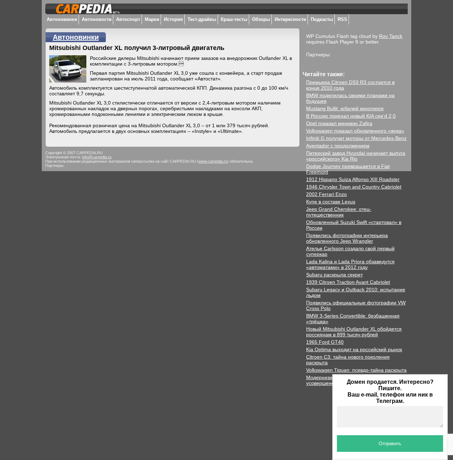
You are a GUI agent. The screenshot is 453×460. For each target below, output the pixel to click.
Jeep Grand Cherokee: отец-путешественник (338, 212)
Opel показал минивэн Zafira (339, 123)
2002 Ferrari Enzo (326, 194)
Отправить (390, 443)
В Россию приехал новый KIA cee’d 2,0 (351, 116)
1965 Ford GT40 (325, 342)
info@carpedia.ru (96, 157)
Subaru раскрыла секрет (334, 274)
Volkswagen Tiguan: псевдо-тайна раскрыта (356, 370)
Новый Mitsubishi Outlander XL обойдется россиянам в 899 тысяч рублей (354, 331)
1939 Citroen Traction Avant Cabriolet (348, 282)
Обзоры (261, 19)
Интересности (290, 19)
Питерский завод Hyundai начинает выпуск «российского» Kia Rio (355, 156)
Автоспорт (128, 19)
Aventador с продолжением (337, 145)
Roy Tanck (390, 36)
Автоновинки (62, 19)
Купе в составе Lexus (330, 201)
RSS (342, 19)
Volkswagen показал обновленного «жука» (355, 131)
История (173, 19)
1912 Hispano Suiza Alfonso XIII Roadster (353, 179)
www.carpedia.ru (213, 161)
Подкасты (322, 19)
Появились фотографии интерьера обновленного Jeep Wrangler (347, 238)
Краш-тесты (234, 19)
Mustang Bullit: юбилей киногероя (345, 108)
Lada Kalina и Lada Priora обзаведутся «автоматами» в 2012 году (350, 264)
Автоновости (96, 19)
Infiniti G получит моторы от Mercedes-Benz (356, 138)
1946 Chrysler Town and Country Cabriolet (353, 187)
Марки (152, 19)
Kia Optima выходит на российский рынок (354, 349)
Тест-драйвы (202, 19)
